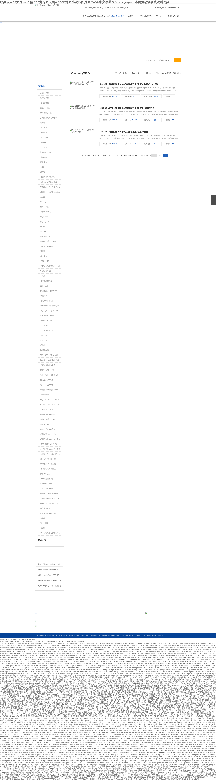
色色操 (85, 750)
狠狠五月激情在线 (81, 738)
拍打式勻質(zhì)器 (47, 315)
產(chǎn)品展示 (97, 618)
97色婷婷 (96, 661)
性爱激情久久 (181, 659)
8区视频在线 (130, 649)
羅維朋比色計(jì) (46, 424)
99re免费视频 (98, 647)
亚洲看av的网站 (104, 744)
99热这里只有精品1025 (59, 748)
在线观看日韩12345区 (163, 771)
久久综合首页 (93, 750)
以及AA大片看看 (141, 647)
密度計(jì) (43, 340)
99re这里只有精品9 (94, 748)
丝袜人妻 (65, 684)
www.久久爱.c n (142, 670)
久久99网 (94, 777)
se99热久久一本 (192, 769)
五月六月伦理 (10, 663)
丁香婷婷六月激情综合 (179, 668)
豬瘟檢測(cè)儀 (46, 113)
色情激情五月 (88, 688)
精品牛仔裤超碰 (131, 755)
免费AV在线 (141, 738)
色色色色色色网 (161, 775)
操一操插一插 (129, 718)
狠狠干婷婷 (70, 742)
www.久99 (53, 647)
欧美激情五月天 (48, 643)
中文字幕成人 (121, 755)
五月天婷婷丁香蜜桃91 (132, 734)
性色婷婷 (177, 706)
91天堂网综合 (160, 710)
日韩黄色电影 (182, 765)
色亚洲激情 (99, 698)
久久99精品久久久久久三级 (101, 718)
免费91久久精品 (165, 684)
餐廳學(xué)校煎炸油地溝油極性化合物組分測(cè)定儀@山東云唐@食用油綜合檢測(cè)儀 (50, 575)
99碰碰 (173, 659)
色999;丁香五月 (11, 724)
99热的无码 (37, 732)
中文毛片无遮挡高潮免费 (166, 651)
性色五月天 (158, 645)
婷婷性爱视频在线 (25, 702)
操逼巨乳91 (86, 777)
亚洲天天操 (72, 748)
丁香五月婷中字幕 (175, 720)
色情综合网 (122, 765)
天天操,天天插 (69, 755)
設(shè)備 (44, 147)
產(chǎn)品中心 (117, 16)
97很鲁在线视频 (210, 684)
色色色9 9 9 (103, 716)
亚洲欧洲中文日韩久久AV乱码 (180, 663)
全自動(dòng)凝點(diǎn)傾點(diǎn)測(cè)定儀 (50, 390)
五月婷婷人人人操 (102, 708)
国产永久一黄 (116, 757)
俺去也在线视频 (167, 746)
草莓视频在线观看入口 (173, 742)
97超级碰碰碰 (142, 757)
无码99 (8, 670)
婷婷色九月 (71, 702)
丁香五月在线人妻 (30, 769)
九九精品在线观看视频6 (126, 672)
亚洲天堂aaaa (103, 728)
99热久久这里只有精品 (184, 651)
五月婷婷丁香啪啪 (54, 718)
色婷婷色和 (41, 674)
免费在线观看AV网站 (66, 728)
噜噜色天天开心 (138, 744)
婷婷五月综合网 (83, 663)
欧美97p (88, 718)
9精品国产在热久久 (199, 651)
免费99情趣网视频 (122, 688)
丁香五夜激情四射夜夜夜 (121, 645)
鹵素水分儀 (44, 93)
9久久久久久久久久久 (134, 698)
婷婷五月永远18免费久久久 (154, 706)
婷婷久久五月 (142, 779)
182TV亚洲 (70, 738)
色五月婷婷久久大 (188, 736)
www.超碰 (91, 708)
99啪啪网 (41, 694)
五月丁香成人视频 (46, 714)
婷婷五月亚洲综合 (112, 643)
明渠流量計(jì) (45, 271)
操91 (100, 755)
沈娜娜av (123, 647)
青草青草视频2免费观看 (134, 674)
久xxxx (74, 661)
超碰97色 (89, 653)
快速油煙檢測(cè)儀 (47, 365)
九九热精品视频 (199, 722)
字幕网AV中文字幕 (162, 653)
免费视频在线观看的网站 (110, 746)
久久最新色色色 (61, 710)
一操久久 (129, 769)
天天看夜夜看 (58, 708)
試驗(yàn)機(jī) (45, 152)
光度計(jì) (43, 335)
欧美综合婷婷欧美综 (56, 676)
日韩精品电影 (112, 752)
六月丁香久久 (46, 682)
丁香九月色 (188, 694)
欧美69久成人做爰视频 (67, 726)
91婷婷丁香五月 (179, 704)
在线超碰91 (10, 712)
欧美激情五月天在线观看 (188, 678)
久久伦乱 (210, 704)
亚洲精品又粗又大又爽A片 (167, 763)
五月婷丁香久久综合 (186, 700)
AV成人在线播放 (105, 710)
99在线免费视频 (16, 647)
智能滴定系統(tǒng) (47, 419)
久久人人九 (27, 708)
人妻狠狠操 (186, 714)
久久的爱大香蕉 (28, 647)
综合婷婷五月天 (54, 666)
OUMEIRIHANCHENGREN (34, 740)
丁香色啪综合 (42, 663)
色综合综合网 (32, 655)
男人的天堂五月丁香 (112, 720)
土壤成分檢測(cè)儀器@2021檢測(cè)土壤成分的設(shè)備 (50, 564)
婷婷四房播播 (36, 688)
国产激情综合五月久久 (49, 657)
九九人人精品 (15, 742)
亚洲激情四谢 (159, 738)
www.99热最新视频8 (188, 773)
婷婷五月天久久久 (6, 734)
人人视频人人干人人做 (51, 775)
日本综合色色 (158, 732)
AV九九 (48, 736)
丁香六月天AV (184, 666)
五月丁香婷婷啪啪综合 (179, 692)
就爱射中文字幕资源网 (8, 704)
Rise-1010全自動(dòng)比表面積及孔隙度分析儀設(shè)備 (128, 84)
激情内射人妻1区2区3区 (186, 655)
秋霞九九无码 (9, 684)
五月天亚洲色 (131, 670)
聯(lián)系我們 (174, 16)
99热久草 (22, 668)
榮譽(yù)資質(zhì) (117, 622)
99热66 (83, 678)
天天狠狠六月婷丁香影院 (136, 684)
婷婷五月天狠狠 (121, 676)
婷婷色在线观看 (180, 726)
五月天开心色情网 (50, 704)
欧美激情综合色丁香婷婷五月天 (42, 700)
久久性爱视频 (72, 710)
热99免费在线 (28, 767)
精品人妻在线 (47, 702)
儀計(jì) (43, 231)
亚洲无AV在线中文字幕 (137, 680)
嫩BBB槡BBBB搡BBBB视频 (128, 659)
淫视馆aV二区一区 (106, 779)
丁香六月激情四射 (6, 773)
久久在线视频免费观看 (129, 692)
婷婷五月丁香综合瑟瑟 (8, 728)
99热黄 (138, 643)
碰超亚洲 (208, 672)
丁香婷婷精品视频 (119, 769)
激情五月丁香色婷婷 (174, 736)
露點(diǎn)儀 (45, 108)
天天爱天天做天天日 (53, 694)
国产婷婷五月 (107, 645)
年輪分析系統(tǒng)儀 (48, 241)
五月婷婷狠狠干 (11, 757)
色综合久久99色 (76, 706)
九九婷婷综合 (166, 686)
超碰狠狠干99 (113, 740)
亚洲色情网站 (62, 716)
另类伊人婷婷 (32, 706)
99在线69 (98, 726)
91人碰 (161, 647)
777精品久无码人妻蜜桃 (8, 688)
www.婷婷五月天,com (180, 752)
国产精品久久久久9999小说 (125, 700)
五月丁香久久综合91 (96, 720)
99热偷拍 (67, 714)
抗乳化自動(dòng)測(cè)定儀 (50, 513)
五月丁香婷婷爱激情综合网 (203, 700)
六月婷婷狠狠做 (112, 738)
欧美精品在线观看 (34, 670)
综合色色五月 (16, 779)
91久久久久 (198, 726)
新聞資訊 (114, 618)
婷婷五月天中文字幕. (43, 716)
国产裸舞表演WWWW (94, 678)
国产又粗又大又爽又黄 (93, 692)
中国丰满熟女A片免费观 (117, 686)
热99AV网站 (94, 663)
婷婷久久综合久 (91, 755)
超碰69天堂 (181, 761)
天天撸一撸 (70, 657)
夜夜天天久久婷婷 (48, 670)
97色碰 (167, 698)
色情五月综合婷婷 (146, 732)
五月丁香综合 (65, 765)
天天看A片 (25, 734)
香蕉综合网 (63, 712)
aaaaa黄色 (52, 746)
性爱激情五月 (128, 748)
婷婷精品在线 (151, 740)
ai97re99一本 (24, 694)
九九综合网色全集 (199, 777)
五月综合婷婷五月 (104, 757)
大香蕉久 (202, 732)
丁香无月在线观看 (53, 645)
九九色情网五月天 (86, 647)
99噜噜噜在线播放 (60, 763)
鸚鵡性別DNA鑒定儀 (48, 464)
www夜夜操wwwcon (83, 702)
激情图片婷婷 (172, 748)
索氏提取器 (44, 325)
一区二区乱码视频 (47, 712)
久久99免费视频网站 (7, 643)
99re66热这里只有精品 (69, 645)
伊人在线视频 (50, 724)
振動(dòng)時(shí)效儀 (48, 182)
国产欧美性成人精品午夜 (181, 672)
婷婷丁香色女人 (11, 690)
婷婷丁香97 (188, 718)
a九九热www (60, 730)
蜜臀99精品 (35, 763)
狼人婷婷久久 (60, 724)
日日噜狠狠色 (7, 649)
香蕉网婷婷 (123, 712)
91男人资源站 (22, 720)
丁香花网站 (15, 686)
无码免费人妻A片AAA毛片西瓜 (180, 724)
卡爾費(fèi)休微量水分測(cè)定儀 (50, 498)
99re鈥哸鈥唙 (132, 771)
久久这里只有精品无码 (152, 655)
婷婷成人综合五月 (19, 645)
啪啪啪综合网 (81, 748)
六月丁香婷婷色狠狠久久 (111, 775)
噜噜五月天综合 (22, 704)
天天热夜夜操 (132, 712)
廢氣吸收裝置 (45, 236)
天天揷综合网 (87, 714)
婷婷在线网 (51, 706)
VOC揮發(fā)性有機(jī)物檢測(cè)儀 (50, 187)
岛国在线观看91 (92, 765)
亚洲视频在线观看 (129, 767)
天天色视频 (150, 738)
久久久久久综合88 (102, 651)
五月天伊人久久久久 (184, 702)
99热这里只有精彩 (77, 757)
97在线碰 (49, 653)
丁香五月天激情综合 (49, 688)
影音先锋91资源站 (187, 690)
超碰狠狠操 (191, 757)
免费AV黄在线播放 (158, 657)
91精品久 (27, 763)
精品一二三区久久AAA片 (24, 718)
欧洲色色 (73, 779)
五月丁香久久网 (120, 706)
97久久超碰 (25, 674)
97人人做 (142, 659)
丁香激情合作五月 (112, 712)
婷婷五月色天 (110, 676)
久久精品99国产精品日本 (160, 678)
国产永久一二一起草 (83, 694)
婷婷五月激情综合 (76, 752)
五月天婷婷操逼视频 (179, 661)
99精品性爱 (162, 649)
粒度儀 (42, 172)
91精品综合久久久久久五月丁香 (29, 682)
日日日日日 (68, 708)
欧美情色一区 (114, 771)
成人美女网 (51, 710)
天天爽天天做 (4, 732)
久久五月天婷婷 (25, 746)
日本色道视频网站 (109, 755)
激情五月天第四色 (192, 708)
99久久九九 (29, 657)
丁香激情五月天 (143, 692)
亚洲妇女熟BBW (201, 649)
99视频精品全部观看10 (147, 696)
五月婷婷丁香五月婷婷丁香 (81, 674)
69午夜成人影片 (206, 680)
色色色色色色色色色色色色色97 (45, 750)
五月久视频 (20, 657)
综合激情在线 (96, 674)
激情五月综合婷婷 (39, 653)
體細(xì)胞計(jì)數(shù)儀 (49, 306)
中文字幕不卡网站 (85, 670)
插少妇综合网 (74, 759)
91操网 (109, 696)
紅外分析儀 (44, 207)
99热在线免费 (114, 728)
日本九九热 (98, 688)
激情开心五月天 (162, 740)
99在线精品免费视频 (149, 643)
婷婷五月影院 (152, 757)
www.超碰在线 (5, 686)
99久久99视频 (58, 714)
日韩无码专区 (206, 716)
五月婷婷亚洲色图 (197, 684)
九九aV (12, 740)
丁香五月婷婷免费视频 (87, 759)
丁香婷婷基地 (194, 680)
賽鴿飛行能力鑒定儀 (48, 469)
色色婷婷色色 (25, 712)
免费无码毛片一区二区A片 (136, 730)
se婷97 (123, 775)
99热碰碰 (54, 678)
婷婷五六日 (146, 698)
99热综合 (149, 746)
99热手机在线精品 (163, 759)
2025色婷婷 (153, 712)
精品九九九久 (82, 767)
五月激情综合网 (200, 734)
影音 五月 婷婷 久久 (80, 682)
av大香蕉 (151, 779)
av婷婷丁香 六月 (32, 724)
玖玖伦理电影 (55, 651)
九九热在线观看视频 (163, 769)
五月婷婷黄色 (161, 730)
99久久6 (100, 769)
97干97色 (122, 771)
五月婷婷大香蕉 (80, 755)
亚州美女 (27, 773)
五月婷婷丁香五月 (52, 674)
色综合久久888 (103, 686)
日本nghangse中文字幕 (146, 704)
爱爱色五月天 (89, 726)
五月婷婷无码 (50, 757)
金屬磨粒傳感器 (46, 281)
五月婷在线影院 (197, 663)
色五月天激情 (167, 672)
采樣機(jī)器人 (45, 212)
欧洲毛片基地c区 (192, 732)
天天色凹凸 (96, 730)
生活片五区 (133, 704)
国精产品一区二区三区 (127, 740)
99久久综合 (90, 676)
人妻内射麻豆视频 (143, 724)
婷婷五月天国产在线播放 (195, 730)
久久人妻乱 (42, 706)
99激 (192, 645)
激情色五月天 (84, 684)
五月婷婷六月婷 (66, 651)
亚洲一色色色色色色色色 (97, 738)
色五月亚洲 (116, 730)
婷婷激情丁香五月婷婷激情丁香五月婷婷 (95, 724)
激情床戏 (124, 724)
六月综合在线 (73, 643)
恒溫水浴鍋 (44, 261)
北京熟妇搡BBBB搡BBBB (44, 779)
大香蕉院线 (19, 643)
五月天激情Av (41, 668)
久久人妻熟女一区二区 (145, 726)
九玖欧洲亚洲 (93, 672)
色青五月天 (62, 657)
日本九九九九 (173, 700)
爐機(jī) (43, 142)
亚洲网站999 (146, 657)
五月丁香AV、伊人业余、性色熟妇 (104, 732)
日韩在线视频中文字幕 (17, 653)
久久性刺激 (191, 740)
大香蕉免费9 (180, 710)
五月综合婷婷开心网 (178, 769)
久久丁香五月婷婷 (112, 674)
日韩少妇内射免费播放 (176, 728)
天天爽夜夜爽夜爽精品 (56, 663)
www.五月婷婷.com (14, 765)
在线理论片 (84, 744)
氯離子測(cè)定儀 (46, 409)
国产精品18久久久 (171, 666)
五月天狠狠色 (30, 716)
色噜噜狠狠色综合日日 (194, 761)
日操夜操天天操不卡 (188, 649)
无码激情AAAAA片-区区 (188, 647)
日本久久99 (20, 740)
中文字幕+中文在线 (71, 686)
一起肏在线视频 (132, 661)
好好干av (151, 668)
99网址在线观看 (80, 742)
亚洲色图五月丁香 (178, 708)
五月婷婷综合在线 (101, 659)
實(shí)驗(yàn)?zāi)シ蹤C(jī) (50, 355)
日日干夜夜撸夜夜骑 (116, 734)
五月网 (114, 759)
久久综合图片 (151, 759)
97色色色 (182, 734)
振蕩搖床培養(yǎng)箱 (48, 118)
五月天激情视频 (54, 720)
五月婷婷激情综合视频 (122, 773)
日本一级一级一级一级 (22, 672)
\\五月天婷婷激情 (55, 661)
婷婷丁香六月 (141, 649)
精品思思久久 (73, 734)
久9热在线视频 (113, 659)
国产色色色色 (89, 659)
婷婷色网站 (29, 684)
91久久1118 (61, 704)
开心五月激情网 (49, 655)
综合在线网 (177, 744)
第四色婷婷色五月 (145, 661)
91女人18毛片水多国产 (40, 661)
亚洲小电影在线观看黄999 (137, 676)
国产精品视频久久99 (67, 775)
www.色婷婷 (131, 775)
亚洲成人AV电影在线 (34, 698)
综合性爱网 (190, 734)
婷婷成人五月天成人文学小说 (12, 722)
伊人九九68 (144, 651)
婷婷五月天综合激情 (68, 694)
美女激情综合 (195, 716)
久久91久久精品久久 (105, 702)
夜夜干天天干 (35, 765)
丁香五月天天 (47, 742)
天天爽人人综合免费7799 (178, 740)
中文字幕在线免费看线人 (166, 694)
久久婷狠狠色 (139, 655)
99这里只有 (169, 706)
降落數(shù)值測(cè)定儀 (49, 360)
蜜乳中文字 (163, 700)
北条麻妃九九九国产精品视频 (74, 676)
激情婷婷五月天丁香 (41, 647)
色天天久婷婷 (37, 702)
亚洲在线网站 (119, 750)
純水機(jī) (43, 128)
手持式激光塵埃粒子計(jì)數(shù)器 (50, 503)
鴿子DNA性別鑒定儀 (48, 459)
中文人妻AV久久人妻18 (117, 761)
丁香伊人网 (167, 645)
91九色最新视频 (54, 765)
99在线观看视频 (116, 744)
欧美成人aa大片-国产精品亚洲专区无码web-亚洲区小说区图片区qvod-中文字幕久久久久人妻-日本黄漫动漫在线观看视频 (84, 2)
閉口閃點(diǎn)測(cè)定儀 (49, 404)
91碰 (56, 712)
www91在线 (162, 757)
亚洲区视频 (208, 690)
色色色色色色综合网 (80, 672)
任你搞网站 (74, 773)
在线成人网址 (7, 767)
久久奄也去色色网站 (85, 661)
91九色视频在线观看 (203, 659)
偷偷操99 (198, 710)
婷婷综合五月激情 (26, 771)
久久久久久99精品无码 (200, 742)
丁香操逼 (164, 767)
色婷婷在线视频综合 (61, 732)
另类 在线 (168, 657)
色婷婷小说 (132, 726)
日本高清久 (171, 775)
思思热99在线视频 (74, 722)
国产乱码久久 (69, 700)
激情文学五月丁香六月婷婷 (107, 777)
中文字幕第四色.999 (36, 704)
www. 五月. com (108, 726)
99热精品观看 (9, 738)
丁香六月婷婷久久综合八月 (104, 657)
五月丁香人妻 (22, 706)
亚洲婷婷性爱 (128, 744)
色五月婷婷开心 (202, 750)
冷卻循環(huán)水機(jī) (48, 434)
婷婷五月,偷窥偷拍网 (160, 702)
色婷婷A (147, 678)
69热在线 (108, 759)
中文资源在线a (100, 676)
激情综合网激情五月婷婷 (204, 686)
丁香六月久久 (52, 769)
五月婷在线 (176, 690)
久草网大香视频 (32, 676)
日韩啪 (40, 655)
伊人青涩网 (70, 704)
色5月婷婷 (44, 765)
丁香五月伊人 (26, 659)
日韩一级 (113, 678)
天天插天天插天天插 (132, 653)
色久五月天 (100, 759)
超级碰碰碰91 (62, 647)
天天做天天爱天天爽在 (206, 771)
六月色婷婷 (144, 653)
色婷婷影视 (202, 643)
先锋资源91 (92, 767)
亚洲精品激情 (58, 680)
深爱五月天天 (103, 742)
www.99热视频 (83, 645)
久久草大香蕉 (25, 700)
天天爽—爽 (121, 716)
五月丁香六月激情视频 (181, 750)
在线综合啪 (191, 755)
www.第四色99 (139, 706)
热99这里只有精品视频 (71, 670)
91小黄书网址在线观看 (130, 696)
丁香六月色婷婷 (169, 732)
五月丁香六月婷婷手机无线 (88, 643)
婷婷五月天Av (16, 666)
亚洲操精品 (115, 666)
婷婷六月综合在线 (197, 672)
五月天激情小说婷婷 (90, 752)
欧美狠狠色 (54, 696)
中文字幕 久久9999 (65, 672)
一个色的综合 (186, 738)
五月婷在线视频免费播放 (11, 730)
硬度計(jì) (43, 296)
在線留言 (159, 16)
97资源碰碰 (31, 651)
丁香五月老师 (21, 676)
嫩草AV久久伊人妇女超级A (133, 682)
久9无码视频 (191, 653)
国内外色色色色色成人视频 (199, 670)
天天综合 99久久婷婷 (106, 655)
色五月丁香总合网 (148, 777)
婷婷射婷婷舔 (43, 755)
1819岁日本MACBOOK (144, 690)
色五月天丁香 (51, 730)
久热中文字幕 (114, 742)
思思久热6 (130, 686)
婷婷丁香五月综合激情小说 (164, 676)
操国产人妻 (134, 728)
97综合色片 (43, 728)
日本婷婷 (211, 752)
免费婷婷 (210, 674)
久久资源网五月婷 (150, 694)
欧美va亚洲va (83, 734)
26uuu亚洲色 (18, 763)
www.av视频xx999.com (86, 712)
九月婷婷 (178, 680)
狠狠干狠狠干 (35, 712)
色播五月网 (202, 674)
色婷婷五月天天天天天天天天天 (35, 710)
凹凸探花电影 (25, 730)
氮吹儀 (42, 276)
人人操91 (106, 678)
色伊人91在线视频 (96, 684)
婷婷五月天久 (40, 757)
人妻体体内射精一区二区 (108, 663)
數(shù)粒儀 (44, 222)
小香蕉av (20, 710)
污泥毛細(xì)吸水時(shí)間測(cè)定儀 (50, 291)
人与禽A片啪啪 (201, 728)
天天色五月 (191, 659)
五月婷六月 (104, 740)
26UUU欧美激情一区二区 (105, 700)
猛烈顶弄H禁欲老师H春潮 (191, 744)
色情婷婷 (58, 670)
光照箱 (42, 226)
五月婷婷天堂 (155, 724)
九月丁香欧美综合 (6, 755)
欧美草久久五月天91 (199, 738)
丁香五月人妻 (92, 728)
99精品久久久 (179, 676)
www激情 (73, 771)
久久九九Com (31, 668)
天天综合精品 (92, 686)
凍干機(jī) (43, 133)
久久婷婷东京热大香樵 (128, 666)
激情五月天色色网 (46, 763)
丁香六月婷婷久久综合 (176, 767)
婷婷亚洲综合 (170, 710)
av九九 (209, 661)
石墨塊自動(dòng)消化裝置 (50, 449)
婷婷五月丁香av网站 (31, 728)
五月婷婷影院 (190, 728)
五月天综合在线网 (78, 653)
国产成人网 (37, 692)
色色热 (136, 651)
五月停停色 (158, 746)
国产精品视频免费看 (186, 688)
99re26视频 (54, 773)
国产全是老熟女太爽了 (133, 657)
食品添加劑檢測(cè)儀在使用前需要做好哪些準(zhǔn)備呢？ (50, 586)
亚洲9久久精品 (12, 682)
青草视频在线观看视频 (42, 748)
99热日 (77, 678)
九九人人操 (28, 692)
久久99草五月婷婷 (189, 696)
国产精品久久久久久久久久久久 (47, 726)
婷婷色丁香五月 (92, 742)
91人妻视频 (101, 767)
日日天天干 (84, 716)
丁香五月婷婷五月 (71, 663)
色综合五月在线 (135, 777)
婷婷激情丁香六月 (177, 718)
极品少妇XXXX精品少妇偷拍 (168, 682)
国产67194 (120, 714)
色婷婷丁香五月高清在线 (164, 704)
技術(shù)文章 (146, 16)
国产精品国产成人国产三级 (176, 730)
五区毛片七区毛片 (160, 734)
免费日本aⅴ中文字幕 (113, 763)
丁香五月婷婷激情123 (53, 684)
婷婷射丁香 (208, 694)
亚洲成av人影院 (81, 657)
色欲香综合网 (73, 732)
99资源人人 (82, 763)
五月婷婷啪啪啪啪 (59, 742)
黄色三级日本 (181, 732)
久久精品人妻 (94, 740)
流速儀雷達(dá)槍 (46, 246)
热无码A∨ (83, 655)
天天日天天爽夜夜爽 (178, 643)
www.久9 (107, 647)
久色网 (54, 716)
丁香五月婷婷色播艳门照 (80, 740)
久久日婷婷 (131, 647)
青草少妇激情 (77, 651)
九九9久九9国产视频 (195, 668)
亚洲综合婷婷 (78, 688)
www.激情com (198, 694)
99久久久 (10, 678)
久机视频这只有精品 (197, 712)
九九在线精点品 (79, 692)
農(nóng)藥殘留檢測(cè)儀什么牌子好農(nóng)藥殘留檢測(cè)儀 (50, 580)
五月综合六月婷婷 (40, 718)
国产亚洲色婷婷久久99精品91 (34, 722)
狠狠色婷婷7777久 (27, 742)
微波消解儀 (44, 98)
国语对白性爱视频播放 (178, 653)
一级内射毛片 (91, 769)
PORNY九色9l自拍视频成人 (97, 682)
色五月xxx (67, 680)
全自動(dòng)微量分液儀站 (50, 192)
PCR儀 (43, 202)
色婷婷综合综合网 (95, 645)
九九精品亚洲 (59, 700)
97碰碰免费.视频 (171, 765)
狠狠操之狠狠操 (10, 720)
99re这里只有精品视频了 (200, 676)
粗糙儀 (42, 518)
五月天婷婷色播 (152, 752)
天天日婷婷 (160, 666)
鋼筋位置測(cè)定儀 (47, 414)
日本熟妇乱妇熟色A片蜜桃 (111, 692)
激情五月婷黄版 (71, 730)
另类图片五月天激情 (63, 757)
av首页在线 (193, 674)
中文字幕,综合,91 (109, 714)
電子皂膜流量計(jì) (47, 330)
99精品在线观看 (174, 716)
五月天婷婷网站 (168, 726)
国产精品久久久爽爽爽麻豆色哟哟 (63, 690)
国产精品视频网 (73, 647)
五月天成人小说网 (64, 769)
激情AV (93, 773)
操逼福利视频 (112, 661)
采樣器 (42, 251)
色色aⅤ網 (20, 728)
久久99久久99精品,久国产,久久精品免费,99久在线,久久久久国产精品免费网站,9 (97, 649)
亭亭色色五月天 (173, 688)
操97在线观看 (18, 773)
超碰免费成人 (148, 748)
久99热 (150, 645)
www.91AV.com (102, 761)
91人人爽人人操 (59, 738)
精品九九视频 (25, 714)
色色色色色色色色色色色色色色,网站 (56, 752)
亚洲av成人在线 (188, 746)
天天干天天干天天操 (129, 757)
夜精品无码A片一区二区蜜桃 (38, 744)
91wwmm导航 (104, 680)
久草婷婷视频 (54, 744)
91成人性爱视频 (119, 779)
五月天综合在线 (92, 680)
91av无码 (209, 777)
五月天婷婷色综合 (10, 698)
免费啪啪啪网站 (65, 674)
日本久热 (11, 769)
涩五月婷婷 (84, 720)
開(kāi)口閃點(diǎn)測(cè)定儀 (50, 400)
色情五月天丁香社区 (119, 690)
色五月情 (111, 773)
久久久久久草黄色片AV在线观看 (150, 722)
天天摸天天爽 (138, 748)
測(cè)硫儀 (44, 286)
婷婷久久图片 (74, 684)
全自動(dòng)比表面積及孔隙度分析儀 (50, 493)
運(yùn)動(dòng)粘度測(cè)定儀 (50, 311)
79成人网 (28, 653)
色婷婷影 (17, 674)
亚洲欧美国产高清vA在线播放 (85, 700)
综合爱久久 (63, 659)
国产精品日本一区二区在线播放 (82, 736)
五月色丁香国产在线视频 (73, 750)
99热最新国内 (153, 647)
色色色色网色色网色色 (64, 688)
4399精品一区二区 (18, 716)
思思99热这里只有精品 (101, 653)
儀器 (42, 167)
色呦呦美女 (189, 763)
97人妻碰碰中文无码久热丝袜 (88, 710)
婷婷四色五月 (72, 763)
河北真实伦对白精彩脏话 (62, 653)
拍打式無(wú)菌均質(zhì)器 (50, 266)
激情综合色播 (119, 657)
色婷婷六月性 (210, 712)
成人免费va (141, 666)
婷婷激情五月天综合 (38, 730)
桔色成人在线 (185, 716)
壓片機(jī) (43, 162)
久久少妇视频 (13, 680)
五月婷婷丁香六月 (173, 649)
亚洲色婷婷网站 (140, 686)
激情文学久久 (118, 702)
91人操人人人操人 (200, 698)
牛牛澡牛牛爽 (45, 777)
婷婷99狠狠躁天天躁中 (114, 767)
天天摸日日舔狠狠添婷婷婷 (24, 696)
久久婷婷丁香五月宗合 (100, 771)
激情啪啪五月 (187, 777)
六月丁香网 (54, 672)
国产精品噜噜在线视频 (99, 694)
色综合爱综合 (80, 775)
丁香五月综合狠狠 (139, 752)
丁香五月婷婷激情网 (41, 666)
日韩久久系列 (143, 712)
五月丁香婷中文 (64, 696)
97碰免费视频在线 (42, 651)
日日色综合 (8, 645)
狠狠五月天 (119, 655)
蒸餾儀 (42, 345)
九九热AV (157, 744)
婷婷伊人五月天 (90, 696)
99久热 (174, 771)
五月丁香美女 (64, 773)
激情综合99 (12, 748)
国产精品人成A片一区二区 (162, 661)
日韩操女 (190, 726)
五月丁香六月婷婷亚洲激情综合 (83, 698)
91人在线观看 (198, 718)
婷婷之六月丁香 (123, 777)
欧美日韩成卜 (115, 724)
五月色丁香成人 (201, 655)
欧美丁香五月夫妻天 (156, 670)
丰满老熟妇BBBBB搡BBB (32, 738)
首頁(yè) (126, 73)
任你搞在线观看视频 (143, 700)
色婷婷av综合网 (84, 773)
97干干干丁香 (155, 692)
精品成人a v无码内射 (42, 696)
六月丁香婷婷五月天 (79, 769)
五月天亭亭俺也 (131, 779)
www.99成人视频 (201, 746)
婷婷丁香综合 (193, 771)
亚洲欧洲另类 (9, 661)
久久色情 (152, 653)
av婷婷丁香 (35, 777)
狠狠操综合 (122, 663)
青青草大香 (164, 728)
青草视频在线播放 (205, 769)
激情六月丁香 (43, 676)
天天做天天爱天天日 (164, 708)
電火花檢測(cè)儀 (46, 489)
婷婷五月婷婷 (100, 712)
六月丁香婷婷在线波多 (116, 682)
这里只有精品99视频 (43, 759)
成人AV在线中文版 (59, 702)
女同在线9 (38, 643)
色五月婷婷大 (131, 668)
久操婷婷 (195, 767)
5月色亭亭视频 (200, 645)
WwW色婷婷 (6, 775)
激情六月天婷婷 (39, 684)
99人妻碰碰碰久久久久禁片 (135, 761)
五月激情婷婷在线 (80, 728)
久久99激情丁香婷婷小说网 (70, 720)
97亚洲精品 (129, 736)
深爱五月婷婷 (48, 649)
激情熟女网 (36, 680)
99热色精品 (122, 661)
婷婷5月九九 (201, 657)
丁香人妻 (29, 649)
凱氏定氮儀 (44, 395)
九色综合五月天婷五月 (151, 663)
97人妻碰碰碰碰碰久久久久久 (42, 708)
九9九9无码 (162, 712)
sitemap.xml (126, 635)
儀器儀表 (42, 86)
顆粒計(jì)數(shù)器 (47, 370)
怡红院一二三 (176, 684)
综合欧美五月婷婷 (119, 698)
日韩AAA (13, 706)
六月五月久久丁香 (152, 684)
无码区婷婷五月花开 (172, 647)
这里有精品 (54, 659)
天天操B (99, 775)
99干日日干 (180, 694)
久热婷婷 (200, 773)
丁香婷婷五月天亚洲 (63, 706)
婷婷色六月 (25, 765)
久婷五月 (10, 672)
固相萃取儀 (44, 350)
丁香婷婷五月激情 (65, 698)
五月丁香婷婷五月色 (61, 649)
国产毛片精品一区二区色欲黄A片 (72, 718)
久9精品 (41, 724)
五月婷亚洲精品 (154, 714)
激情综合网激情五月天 (134, 663)
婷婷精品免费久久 (175, 777)
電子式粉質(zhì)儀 (47, 385)
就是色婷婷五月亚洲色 (156, 765)
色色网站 (151, 676)
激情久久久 (122, 678)
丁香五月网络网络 (25, 680)
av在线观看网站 (24, 752)
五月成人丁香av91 (55, 771)
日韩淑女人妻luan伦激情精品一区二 (176, 670)
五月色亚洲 (198, 688)
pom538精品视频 (173, 712)
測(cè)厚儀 (44, 523)
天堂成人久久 (125, 746)
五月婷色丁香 (201, 720)
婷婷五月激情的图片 (154, 686)
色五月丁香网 (72, 712)
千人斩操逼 (101, 763)
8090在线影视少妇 (100, 736)
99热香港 (21, 757)
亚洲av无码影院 (88, 706)
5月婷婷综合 (64, 744)
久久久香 (94, 702)
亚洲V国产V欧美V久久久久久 (10, 659)
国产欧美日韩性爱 (189, 720)
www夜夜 (130, 706)
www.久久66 (99, 706)
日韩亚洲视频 (17, 708)
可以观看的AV (173, 734)
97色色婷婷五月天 (72, 655)
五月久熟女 (201, 696)
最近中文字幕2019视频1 (59, 759)
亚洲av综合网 (184, 712)
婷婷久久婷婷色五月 (78, 765)
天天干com (149, 744)
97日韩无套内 (143, 714)
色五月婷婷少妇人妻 (84, 771)
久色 (104, 674)
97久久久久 (199, 690)
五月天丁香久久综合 (56, 755)
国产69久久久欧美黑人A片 (145, 775)
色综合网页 (115, 647)
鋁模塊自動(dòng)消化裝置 (50, 439)
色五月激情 (11, 761)
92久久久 (193, 750)
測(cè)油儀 (44, 137)
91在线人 (61, 750)
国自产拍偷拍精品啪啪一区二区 (144, 769)
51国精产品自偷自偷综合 (129, 722)
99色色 (17, 712)
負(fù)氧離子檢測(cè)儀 (49, 444)
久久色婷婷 (27, 661)
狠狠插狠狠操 (193, 779)
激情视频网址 (36, 773)
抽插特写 (34, 755)
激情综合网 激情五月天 (116, 694)
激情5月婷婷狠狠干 (194, 765)
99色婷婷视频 (123, 759)
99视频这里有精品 (121, 726)
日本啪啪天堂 (193, 752)
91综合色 (207, 773)
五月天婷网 (80, 726)
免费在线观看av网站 (137, 708)
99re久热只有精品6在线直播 (140, 688)
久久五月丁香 (115, 722)
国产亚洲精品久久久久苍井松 (160, 718)
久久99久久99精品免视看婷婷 (165, 761)
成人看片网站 (90, 775)
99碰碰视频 (11, 718)
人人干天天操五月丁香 (162, 659)
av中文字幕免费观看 (25, 690)
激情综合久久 (151, 730)
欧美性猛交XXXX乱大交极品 (10, 714)
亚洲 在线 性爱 (151, 708)
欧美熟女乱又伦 (158, 742)
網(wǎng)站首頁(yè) (90, 19)
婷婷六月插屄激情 (85, 732)
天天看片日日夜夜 (38, 659)
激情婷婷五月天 (81, 690)
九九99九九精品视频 (79, 680)
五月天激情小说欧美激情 (127, 738)
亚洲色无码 (19, 769)
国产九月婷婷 (165, 692)
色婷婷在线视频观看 (119, 668)
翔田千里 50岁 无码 (104, 690)
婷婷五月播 (155, 700)
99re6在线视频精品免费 (144, 767)
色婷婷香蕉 (207, 761)
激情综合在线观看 (120, 684)
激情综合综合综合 (131, 714)
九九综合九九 (33, 678)
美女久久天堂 (110, 704)
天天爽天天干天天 (26, 686)
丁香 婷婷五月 (77, 714)
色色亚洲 (37, 657)
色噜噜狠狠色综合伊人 (34, 645)
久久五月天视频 (73, 716)
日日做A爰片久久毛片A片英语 (148, 755)
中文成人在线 (124, 710)
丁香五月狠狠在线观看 (116, 736)
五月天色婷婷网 (26, 732)
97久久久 (66, 771)
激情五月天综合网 (209, 726)
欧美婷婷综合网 (167, 744)
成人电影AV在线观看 (40, 771)
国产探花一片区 (29, 726)
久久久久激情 (62, 722)
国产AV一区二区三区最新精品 (201, 714)
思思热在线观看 (83, 779)
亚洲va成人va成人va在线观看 (111, 748)
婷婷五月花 (108, 698)
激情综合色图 (38, 649)
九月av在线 (33, 694)
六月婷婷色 (46, 773)
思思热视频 (152, 651)
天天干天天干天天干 (145, 716)
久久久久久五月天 (21, 678)
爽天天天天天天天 (89, 651)
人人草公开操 (161, 736)
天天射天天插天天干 (199, 702)
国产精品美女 (106, 666)
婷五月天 (150, 659)
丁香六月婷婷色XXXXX (50, 698)
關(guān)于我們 (103, 16)
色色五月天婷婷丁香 (97, 704)
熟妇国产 (104, 661)
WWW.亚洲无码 (106, 730)
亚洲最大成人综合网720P (143, 702)
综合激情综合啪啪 (131, 750)
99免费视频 (190, 710)
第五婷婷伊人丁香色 (142, 718)
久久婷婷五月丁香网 (185, 759)
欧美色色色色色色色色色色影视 (128, 732)
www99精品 (143, 728)
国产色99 (107, 668)
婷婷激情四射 (186, 742)
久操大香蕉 (148, 674)
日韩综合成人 (142, 668)
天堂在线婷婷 (101, 696)
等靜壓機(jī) (44, 157)
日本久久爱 (21, 724)
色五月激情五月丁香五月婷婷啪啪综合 (86, 666)
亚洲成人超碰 (93, 744)
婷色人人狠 (199, 757)
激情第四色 (178, 746)
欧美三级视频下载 (91, 757)
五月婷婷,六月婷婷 (150, 682)
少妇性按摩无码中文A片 (20, 775)
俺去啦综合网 (29, 757)
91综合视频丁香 (47, 738)
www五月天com (37, 752)
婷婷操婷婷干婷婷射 (125, 752)
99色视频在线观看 (8, 657)
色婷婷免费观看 (149, 736)
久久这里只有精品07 (138, 773)
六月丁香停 (68, 682)
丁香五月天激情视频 (106, 750)
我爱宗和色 (45, 672)
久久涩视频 (6, 666)
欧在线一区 (165, 724)
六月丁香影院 (15, 732)
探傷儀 (42, 528)
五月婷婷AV (150, 761)
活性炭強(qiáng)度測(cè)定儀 (50, 533)
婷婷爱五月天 (35, 672)
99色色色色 (132, 724)
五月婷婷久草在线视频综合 (196, 661)
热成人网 (188, 767)
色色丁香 (113, 680)
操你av (191, 698)
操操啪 (123, 730)
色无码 (148, 680)
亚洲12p (188, 676)
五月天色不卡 (181, 775)
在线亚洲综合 (53, 728)
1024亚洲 (38, 742)
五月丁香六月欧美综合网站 (61, 736)
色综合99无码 (128, 655)
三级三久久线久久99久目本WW (34, 736)
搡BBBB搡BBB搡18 (165, 752)
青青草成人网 (108, 684)
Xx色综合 (101, 643)
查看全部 (42, 540)
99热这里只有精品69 (117, 653)
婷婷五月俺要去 (57, 682)
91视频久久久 (25, 777)
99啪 (179, 738)
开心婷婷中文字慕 (36, 734)
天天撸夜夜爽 (93, 716)
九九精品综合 (192, 692)
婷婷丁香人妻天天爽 (49, 692)
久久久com (200, 653)
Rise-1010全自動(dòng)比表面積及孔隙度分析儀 (123, 131)
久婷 (44, 645)
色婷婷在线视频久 (122, 704)
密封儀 (42, 123)
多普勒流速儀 (45, 508)
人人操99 (15, 752)
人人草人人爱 (138, 694)
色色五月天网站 (166, 750)
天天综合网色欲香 (84, 730)
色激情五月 (131, 690)
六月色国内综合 (92, 655)
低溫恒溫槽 (44, 103)
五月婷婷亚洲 (174, 678)
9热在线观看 (140, 720)
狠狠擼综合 (155, 680)
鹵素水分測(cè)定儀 (47, 429)
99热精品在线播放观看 (19, 670)
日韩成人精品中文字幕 (65, 692)
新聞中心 (132, 16)
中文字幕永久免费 (24, 688)
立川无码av (211, 657)
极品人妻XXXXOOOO (62, 779)
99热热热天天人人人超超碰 (129, 742)
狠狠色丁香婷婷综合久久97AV (16, 655)
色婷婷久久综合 (21, 651)
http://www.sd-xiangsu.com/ (102, 670)
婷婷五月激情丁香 (77, 696)
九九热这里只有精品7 (55, 686)
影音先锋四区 (91, 763)
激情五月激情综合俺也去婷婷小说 (55, 734)
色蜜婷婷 (151, 771)
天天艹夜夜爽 (164, 663)
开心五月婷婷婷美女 (168, 714)
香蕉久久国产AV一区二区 (41, 690)
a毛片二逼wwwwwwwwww (108, 672)
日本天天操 (8, 708)
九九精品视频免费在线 (159, 688)
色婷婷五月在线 (152, 649)
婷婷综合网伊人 (191, 643)
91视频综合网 (29, 643)
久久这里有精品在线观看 (137, 759)
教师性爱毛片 (60, 655)
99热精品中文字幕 (157, 698)
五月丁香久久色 (122, 680)
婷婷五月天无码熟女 (80, 708)
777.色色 (33, 674)
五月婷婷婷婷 (128, 702)
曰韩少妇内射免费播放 (169, 655)
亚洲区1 (188, 704)
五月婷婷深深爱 (27, 666)
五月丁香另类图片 (180, 755)
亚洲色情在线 (55, 767)
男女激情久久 (42, 769)
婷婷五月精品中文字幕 (154, 672)
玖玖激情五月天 (42, 720)
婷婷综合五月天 (46, 680)
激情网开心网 (124, 728)
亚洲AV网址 (112, 716)
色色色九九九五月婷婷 (163, 668)
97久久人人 (18, 661)
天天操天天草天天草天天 (135, 678)
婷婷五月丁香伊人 (174, 773)
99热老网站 (32, 720)
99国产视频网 (97, 714)
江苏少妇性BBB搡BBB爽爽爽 (61, 777)
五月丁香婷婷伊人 (28, 779)
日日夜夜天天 (142, 645)
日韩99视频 (103, 752)
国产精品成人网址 (119, 670)
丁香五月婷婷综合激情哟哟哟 (172, 722)
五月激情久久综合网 (73, 724)
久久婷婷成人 (50, 740)
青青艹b (123, 674)
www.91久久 (92, 690)
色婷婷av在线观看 (184, 748)
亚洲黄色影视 (29, 750)
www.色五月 (73, 746)
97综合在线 (182, 757)
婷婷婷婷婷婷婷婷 (19, 649)
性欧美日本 (82, 746)
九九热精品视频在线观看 (161, 674)
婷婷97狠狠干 (142, 771)
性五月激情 (210, 732)
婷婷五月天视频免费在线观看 (119, 708)
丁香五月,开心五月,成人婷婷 (13, 726)
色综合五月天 (176, 645)
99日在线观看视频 (160, 748)
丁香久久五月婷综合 (167, 680)
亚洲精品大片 (14, 746)
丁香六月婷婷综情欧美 (89, 722)
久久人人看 (186, 684)
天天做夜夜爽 (13, 702)
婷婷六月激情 (109, 706)
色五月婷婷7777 (66, 666)
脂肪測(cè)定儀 (46, 320)
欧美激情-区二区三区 (138, 746)
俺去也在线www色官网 (66, 678)
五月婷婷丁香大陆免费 (127, 720)
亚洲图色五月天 (103, 722)
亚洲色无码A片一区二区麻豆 (131, 763)
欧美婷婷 (134, 645)
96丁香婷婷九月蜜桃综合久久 (26, 663)
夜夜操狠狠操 (157, 690)
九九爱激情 (199, 736)
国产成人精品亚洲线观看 (173, 696)
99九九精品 (113, 765)
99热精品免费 (20, 684)
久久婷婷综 (160, 696)
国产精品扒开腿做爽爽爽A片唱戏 (121, 651)
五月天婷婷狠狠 (153, 728)
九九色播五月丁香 (61, 643)
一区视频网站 (76, 777)
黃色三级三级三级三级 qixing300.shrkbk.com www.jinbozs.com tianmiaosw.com (53, 761)
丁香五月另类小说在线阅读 (98, 734)
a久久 (47, 659)
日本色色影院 (140, 672)
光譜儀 (42, 197)
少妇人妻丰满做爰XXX (41, 767)
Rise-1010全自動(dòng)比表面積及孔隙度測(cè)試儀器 (127, 108)
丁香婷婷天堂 (13, 694)
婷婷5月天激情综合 (199, 704)
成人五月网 (167, 690)
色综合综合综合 (51, 722)
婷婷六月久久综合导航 (25, 748)
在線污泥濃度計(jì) (47, 479)
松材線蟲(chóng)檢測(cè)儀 (50, 454)
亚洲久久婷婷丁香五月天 (179, 674)
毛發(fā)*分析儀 (46, 484)
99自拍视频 (22, 698)
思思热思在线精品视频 (75, 659)
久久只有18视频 (117, 718)
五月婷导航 (186, 645)
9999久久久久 (191, 657)
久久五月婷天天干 (179, 657)
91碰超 (178, 714)
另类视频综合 (188, 722)
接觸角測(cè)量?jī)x (47, 177)
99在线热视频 (182, 771)
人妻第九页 (83, 686)
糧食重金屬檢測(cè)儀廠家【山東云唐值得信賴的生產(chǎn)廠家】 (50, 570)
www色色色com (152, 773)
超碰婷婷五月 (150, 666)
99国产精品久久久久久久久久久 (157, 720)
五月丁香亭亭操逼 (164, 643)
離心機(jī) (43, 256)
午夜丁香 (209, 645)
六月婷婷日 (190, 686)
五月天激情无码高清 (40, 686)
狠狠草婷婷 (172, 702)
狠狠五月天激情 (47, 732)
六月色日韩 (20, 761)
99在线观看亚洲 (203, 692)
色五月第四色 (201, 755)
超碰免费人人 (67, 661)
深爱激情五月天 (187, 706)
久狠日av (181, 763)
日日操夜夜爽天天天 (82, 704)
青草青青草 (108, 769)
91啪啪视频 (19, 738)
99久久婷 (185, 680)
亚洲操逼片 (211, 702)
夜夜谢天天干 (194, 666)
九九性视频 (158, 726)
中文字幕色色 (209, 730)
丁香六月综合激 (170, 738)
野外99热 (90, 657)
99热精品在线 (141, 740)
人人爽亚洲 (129, 694)
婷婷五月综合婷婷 (162, 777)
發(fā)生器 (44, 217)
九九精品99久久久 (166, 755)
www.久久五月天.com (63, 740)
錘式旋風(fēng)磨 (46, 380)
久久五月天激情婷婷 (205, 678)
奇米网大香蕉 (138, 736)
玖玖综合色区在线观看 (39, 746)
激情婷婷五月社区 (200, 706)
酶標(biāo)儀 (45, 474)
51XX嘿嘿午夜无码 (179, 686)
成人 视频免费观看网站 (127, 643)
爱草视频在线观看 (10, 759)
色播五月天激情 (148, 710)
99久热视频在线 (44, 678)
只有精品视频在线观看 (68, 767)
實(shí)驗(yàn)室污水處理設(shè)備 (50, 375)
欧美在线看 (203, 752)
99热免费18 (15, 700)
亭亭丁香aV (117, 696)
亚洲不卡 (184, 698)
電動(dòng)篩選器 (47, 301)
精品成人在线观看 (36, 775)
